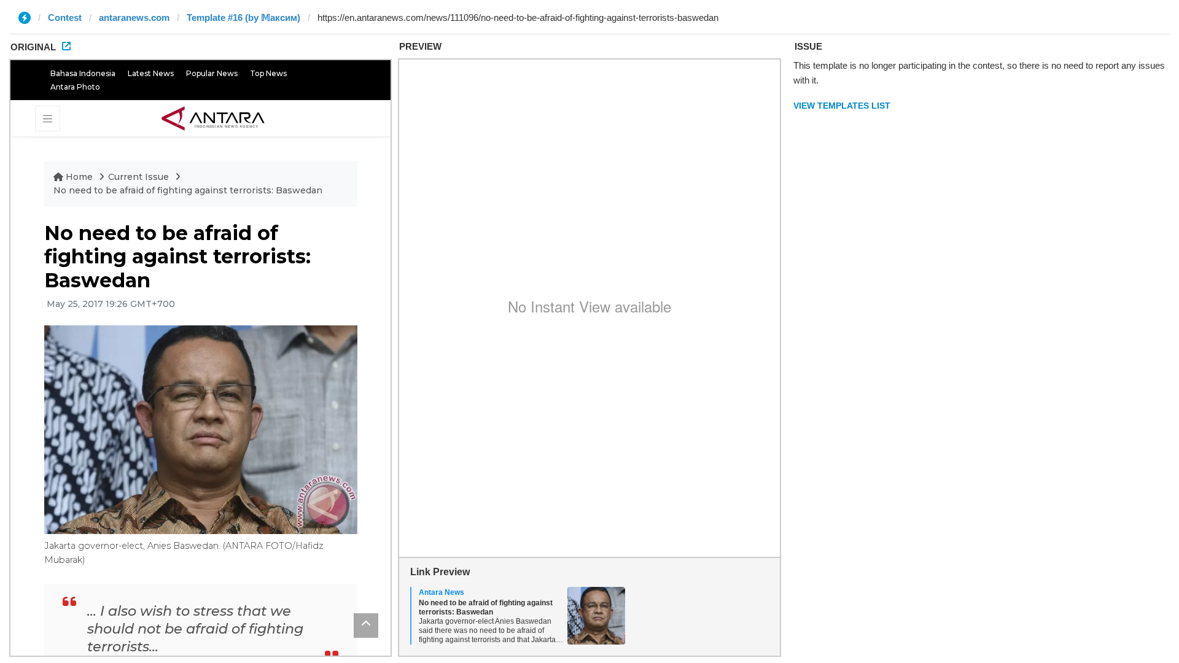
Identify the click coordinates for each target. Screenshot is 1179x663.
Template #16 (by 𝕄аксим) (243, 17)
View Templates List (841, 105)
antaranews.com (134, 17)
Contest (65, 17)
